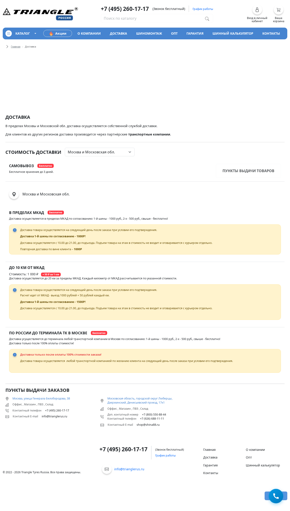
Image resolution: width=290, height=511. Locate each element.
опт (174, 33)
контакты (271, 33)
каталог (22, 33)
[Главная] (40, 13)
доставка (118, 33)
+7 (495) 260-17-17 (125, 8)
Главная (15, 46)
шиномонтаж (149, 33)
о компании (89, 33)
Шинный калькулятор (263, 465)
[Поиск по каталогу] (207, 18)
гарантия (194, 33)
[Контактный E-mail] (106, 469)
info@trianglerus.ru (129, 469)
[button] (257, 14)
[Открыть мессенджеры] (276, 496)
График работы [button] (203, 9)
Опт (249, 457)
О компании (255, 449)
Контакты (210, 473)
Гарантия (210, 465)
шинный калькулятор (233, 33)
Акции (60, 33)
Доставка (210, 457)
